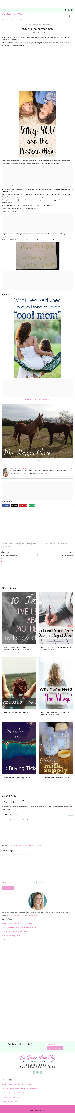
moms (46, 543)
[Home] (24, 24)
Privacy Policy (40, 1106)
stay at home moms (62, 543)
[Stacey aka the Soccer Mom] (5, 472)
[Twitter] (71, 468)
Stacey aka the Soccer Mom (19, 468)
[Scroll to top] (71, 1107)
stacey (6, 814)
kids (23, 543)
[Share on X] (1, 558)
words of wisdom (6, 546)
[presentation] (19, 618)
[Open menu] (69, 16)
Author (3, 464)
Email (41, 882)
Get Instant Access (55, 1048)
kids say (28, 543)
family (10, 543)
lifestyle (35, 543)
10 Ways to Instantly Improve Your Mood (18, 712)
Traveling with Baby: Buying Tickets (17, 778)
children (4, 543)
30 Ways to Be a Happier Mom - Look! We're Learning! (24, 845)
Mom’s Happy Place (37, 460)
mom (40, 543)
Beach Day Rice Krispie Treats (11, 936)
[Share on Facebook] (1, 555)
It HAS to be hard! (67, 554)
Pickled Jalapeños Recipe (10, 940)
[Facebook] (66, 10)
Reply (70, 801)
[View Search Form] (72, 16)
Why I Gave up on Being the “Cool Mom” (37, 399)
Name (4, 882)
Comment (5, 859)
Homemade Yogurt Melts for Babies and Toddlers (17, 923)
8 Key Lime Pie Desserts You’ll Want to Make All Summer (19, 927)
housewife (17, 543)
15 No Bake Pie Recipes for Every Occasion (15, 931)
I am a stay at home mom (9, 554)
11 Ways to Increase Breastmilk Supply (55, 778)
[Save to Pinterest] (1, 561)
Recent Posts (10, 464)
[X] (69, 10)
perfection (52, 543)
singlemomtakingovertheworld (13, 801)
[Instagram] (72, 10)
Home (31, 1106)
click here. (46, 473)
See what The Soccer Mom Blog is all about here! (22, 915)
